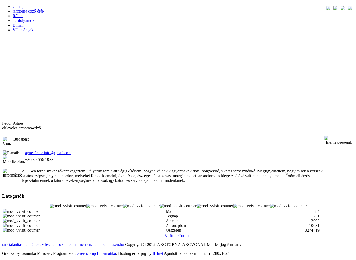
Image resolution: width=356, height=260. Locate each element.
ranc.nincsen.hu (111, 244)
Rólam (18, 16)
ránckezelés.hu (42, 244)
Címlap (18, 6)
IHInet (157, 253)
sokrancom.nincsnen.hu (77, 244)
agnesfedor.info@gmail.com (48, 152)
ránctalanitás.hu (15, 244)
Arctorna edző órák (28, 11)
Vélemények (23, 30)
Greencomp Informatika (96, 253)
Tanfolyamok (23, 20)
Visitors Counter (178, 235)
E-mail (18, 25)
